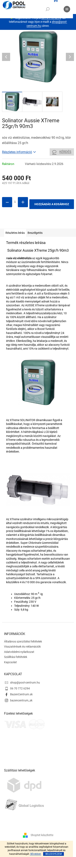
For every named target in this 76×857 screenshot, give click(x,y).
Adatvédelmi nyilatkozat (19, 651)
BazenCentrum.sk (21, 694)
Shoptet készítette (42, 834)
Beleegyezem (53, 854)
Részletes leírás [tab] (15, 232)
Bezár (30, 222)
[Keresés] (48, 9)
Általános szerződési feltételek (23, 641)
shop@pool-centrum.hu (25, 682)
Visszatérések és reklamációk (22, 646)
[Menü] (67, 9)
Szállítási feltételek (15, 657)
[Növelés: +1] (23, 202)
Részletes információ (17, 152)
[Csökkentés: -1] (7, 202)
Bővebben (35, 854)
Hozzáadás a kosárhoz (51, 204)
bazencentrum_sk (21, 700)
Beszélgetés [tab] (35, 232)
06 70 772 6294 (20, 688)
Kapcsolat (10, 662)
